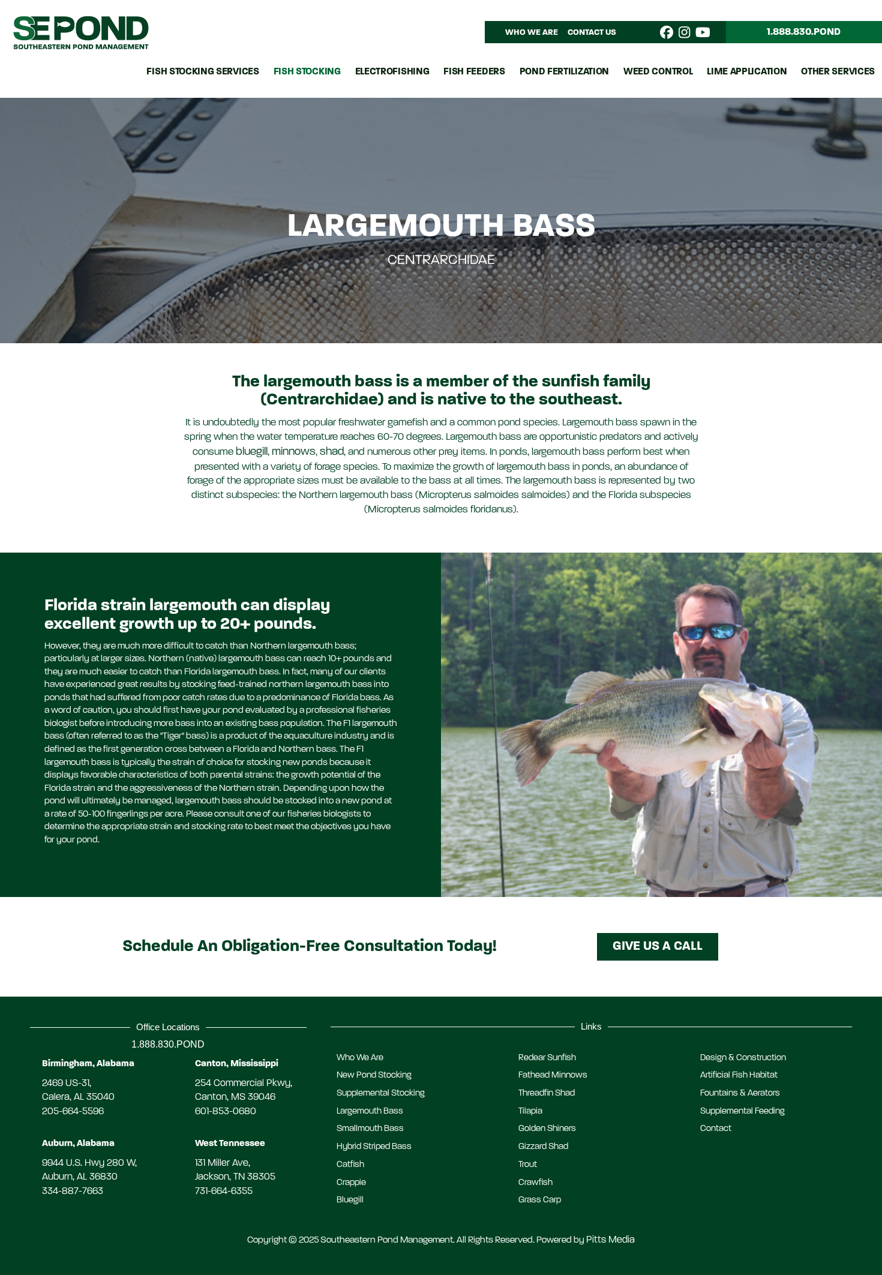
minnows (294, 452)
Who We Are (531, 32)
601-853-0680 (225, 1112)
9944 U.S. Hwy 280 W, (89, 1163)
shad (332, 452)
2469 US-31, (66, 1083)
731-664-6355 (224, 1191)
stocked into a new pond (333, 801)
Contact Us (592, 32)
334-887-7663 (72, 1191)
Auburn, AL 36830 (80, 1177)
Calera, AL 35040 (78, 1097)
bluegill (252, 452)
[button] (657, 947)
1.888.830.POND (168, 1044)
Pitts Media (610, 1240)
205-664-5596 (73, 1112)
